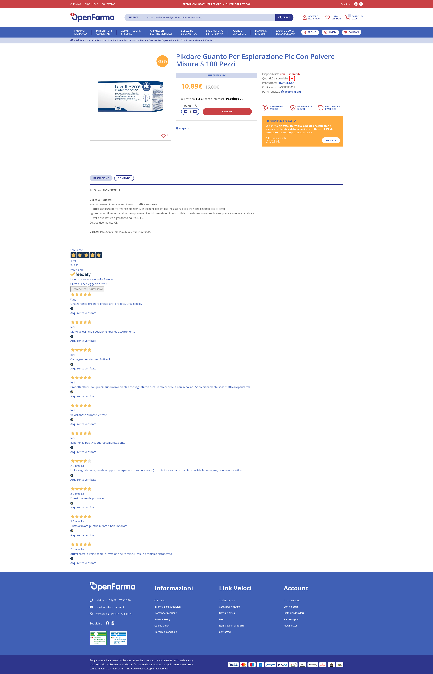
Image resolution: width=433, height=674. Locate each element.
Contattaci (109, 4)
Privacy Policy (162, 619)
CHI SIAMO (75, 4)
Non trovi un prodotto (232, 625)
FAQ (96, 4)
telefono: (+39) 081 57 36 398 (113, 600)
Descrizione (101, 178)
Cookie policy (161, 625)
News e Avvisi (227, 613)
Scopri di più (292, 91)
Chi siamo (159, 600)
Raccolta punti (292, 619)
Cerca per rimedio (229, 606)
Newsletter (290, 625)
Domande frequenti (165, 613)
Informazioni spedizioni (167, 606)
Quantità (190, 105)
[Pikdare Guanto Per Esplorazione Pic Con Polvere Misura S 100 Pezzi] (130, 97)
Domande (124, 178)
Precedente (79, 289)
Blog (87, 4)
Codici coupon (227, 600)
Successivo (96, 289)
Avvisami (227, 111)
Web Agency (186, 660)
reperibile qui (161, 668)
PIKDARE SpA (286, 83)
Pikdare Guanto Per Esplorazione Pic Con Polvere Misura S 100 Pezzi (177, 40)
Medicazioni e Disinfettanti (122, 40)
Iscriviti (331, 140)
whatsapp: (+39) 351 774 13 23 (114, 614)
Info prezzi (184, 128)
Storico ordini (291, 606)
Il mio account (292, 600)
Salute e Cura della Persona (91, 40)
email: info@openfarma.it (110, 607)
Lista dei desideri (294, 613)
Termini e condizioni (165, 631)
